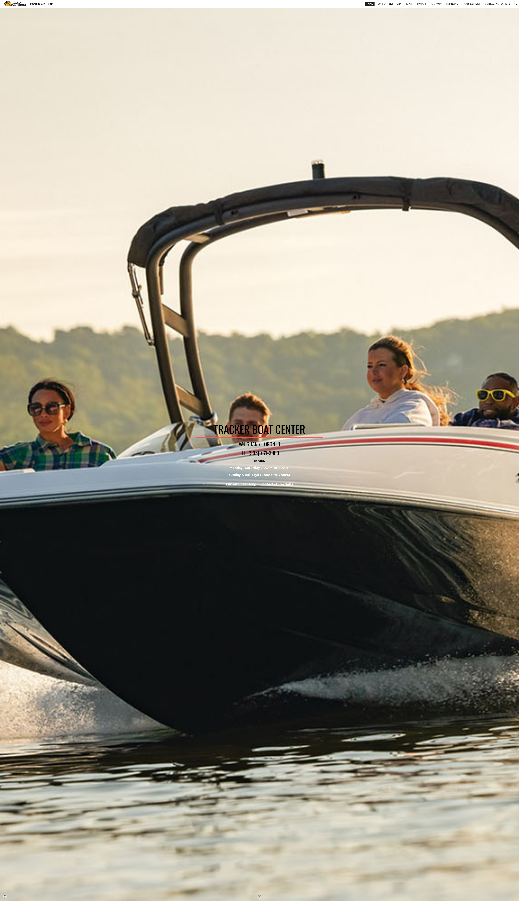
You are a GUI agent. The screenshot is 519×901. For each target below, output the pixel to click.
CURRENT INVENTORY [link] (389, 3)
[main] (259, 454)
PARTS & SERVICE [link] (471, 3)
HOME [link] (370, 3)
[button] (516, 4)
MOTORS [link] (422, 3)
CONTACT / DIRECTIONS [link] (497, 3)
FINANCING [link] (452, 3)
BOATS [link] (409, 3)
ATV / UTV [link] (436, 3)
